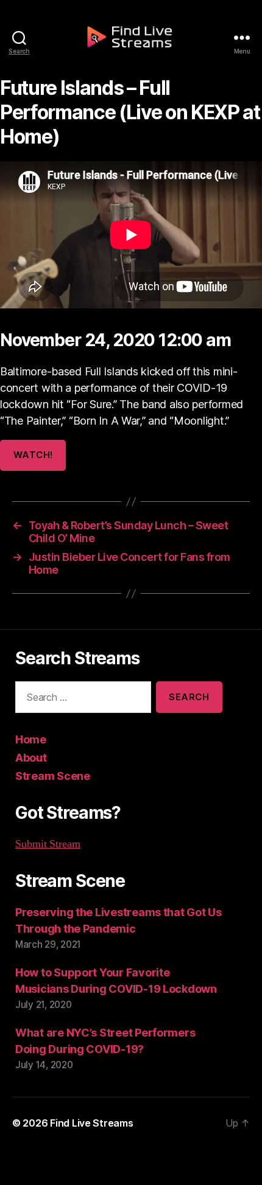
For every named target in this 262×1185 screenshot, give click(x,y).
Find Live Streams (91, 1123)
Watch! (33, 454)
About (31, 757)
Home (30, 739)
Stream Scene (52, 776)
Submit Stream (47, 844)
